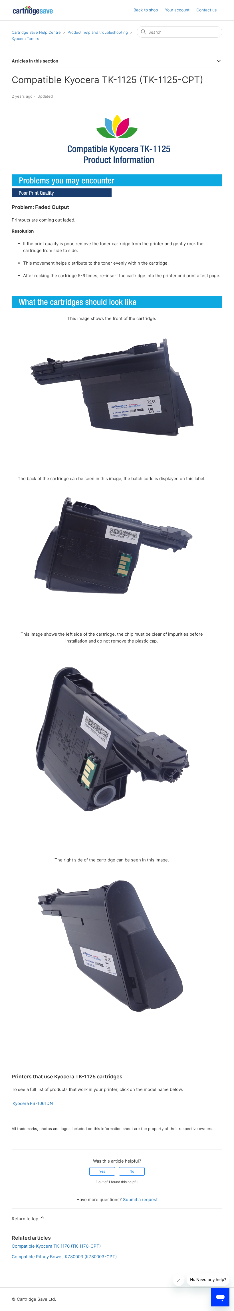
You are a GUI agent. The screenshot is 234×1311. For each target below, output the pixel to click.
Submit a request (140, 1199)
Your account (177, 9)
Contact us (206, 9)
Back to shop (146, 9)
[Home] (33, 10)
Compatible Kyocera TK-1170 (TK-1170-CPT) (56, 1246)
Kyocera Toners (25, 38)
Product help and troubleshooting (98, 32)
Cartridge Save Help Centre (36, 32)
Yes (102, 1171)
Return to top (25, 1218)
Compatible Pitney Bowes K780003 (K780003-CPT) (64, 1256)
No (132, 1171)
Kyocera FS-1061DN (33, 1103)
